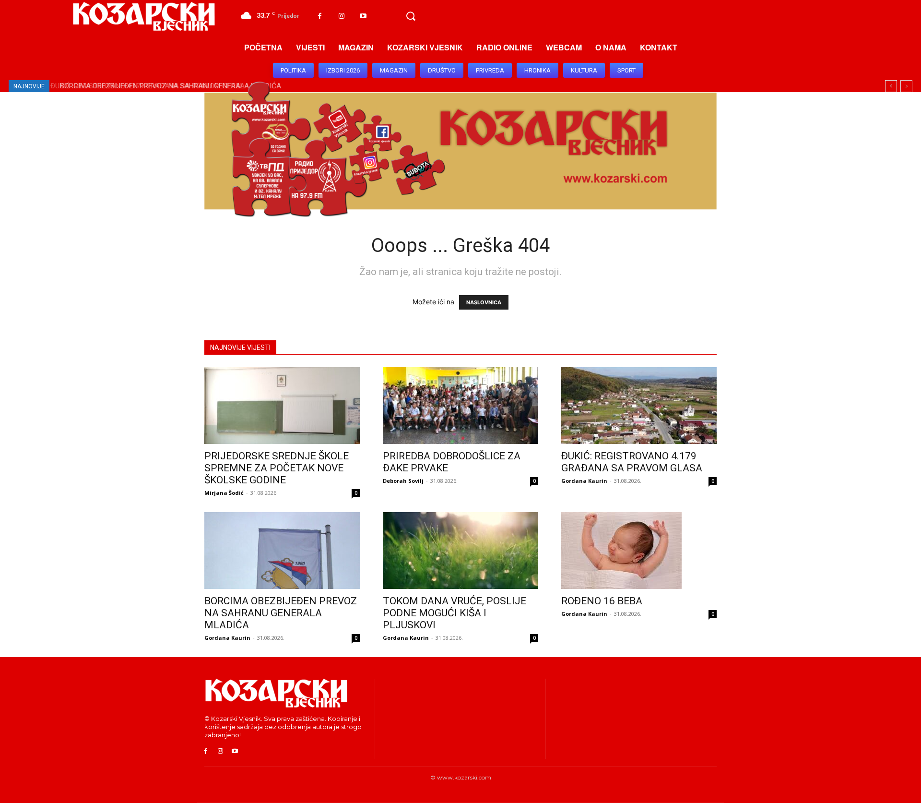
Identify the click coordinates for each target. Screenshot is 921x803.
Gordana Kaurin (584, 480)
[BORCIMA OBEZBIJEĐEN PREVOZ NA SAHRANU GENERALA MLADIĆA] (282, 550)
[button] (410, 16)
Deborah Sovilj (403, 480)
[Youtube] (362, 16)
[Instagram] (341, 16)
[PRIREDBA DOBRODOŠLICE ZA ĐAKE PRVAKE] (460, 405)
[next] (906, 86)
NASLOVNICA (483, 302)
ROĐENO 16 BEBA (601, 601)
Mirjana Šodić (224, 492)
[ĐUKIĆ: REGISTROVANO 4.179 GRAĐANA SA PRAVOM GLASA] (639, 405)
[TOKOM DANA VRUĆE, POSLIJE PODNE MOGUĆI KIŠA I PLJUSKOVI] (460, 550)
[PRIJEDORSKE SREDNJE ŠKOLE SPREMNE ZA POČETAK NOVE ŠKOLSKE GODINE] (282, 405)
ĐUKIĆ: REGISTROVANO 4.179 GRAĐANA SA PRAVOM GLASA (631, 462)
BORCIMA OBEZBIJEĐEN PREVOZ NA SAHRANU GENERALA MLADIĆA (167, 86)
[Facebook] (319, 16)
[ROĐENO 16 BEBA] (639, 550)
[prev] (891, 86)
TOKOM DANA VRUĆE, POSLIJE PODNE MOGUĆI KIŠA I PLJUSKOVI (454, 613)
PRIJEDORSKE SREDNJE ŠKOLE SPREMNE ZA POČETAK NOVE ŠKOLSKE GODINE (276, 468)
